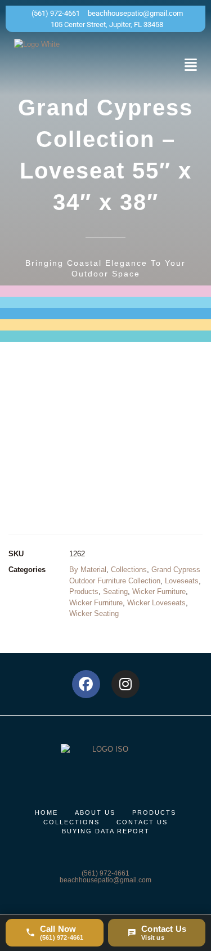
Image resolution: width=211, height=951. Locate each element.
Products (83, 591)
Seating (115, 591)
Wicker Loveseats (156, 603)
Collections (129, 569)
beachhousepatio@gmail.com (105, 880)
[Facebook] (86, 684)
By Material (87, 569)
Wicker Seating (94, 613)
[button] (191, 64)
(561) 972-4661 (105, 873)
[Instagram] (125, 684)
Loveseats (182, 581)
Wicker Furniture (159, 591)
